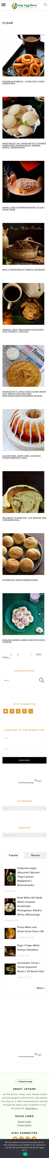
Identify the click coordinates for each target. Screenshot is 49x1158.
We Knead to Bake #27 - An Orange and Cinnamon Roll (24, 519)
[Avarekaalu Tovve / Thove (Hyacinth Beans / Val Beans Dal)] (10, 973)
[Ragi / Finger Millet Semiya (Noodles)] (10, 955)
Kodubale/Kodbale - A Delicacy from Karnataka (23, 82)
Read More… (31, 1108)
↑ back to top (24, 1081)
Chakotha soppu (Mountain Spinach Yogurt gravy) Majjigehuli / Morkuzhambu (28, 876)
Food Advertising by (26, 782)
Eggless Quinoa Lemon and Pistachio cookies (23, 641)
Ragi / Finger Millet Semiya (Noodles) (23, 270)
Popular (13, 855)
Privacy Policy (24, 1125)
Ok (25, 1154)
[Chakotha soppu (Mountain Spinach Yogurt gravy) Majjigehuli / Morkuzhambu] (10, 884)
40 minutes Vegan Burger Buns (20, 580)
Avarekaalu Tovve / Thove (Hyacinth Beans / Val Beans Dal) (30, 967)
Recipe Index (24, 1121)
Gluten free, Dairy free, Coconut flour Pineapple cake (21, 457)
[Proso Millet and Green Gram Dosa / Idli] (10, 938)
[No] (45, 1148)
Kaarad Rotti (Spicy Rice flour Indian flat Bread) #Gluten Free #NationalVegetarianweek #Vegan (24, 394)
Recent (35, 855)
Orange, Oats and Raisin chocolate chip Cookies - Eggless (23, 331)
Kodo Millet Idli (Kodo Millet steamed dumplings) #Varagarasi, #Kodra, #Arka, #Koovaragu (24, 145)
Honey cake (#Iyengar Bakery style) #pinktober (23, 208)
